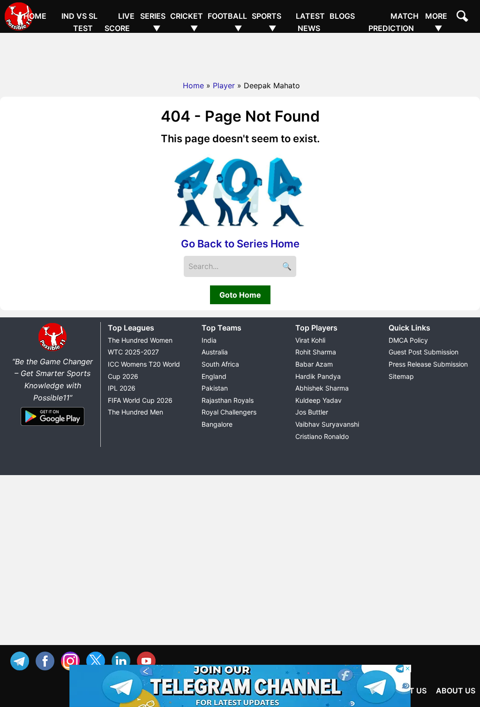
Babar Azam (314, 364)
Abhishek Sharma (322, 388)
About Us (455, 690)
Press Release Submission (428, 364)
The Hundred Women (140, 340)
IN (123, 659)
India (209, 340)
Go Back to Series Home (240, 244)
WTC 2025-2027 (133, 352)
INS (72, 659)
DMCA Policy (408, 340)
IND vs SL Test (79, 22)
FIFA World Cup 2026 (140, 400)
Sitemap (401, 376)
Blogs (342, 16)
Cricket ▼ (186, 22)
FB (47, 659)
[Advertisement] (240, 54)
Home (34, 16)
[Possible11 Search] (463, 17)
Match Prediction (393, 22)
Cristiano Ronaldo (322, 436)
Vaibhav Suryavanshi (327, 424)
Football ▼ (227, 22)
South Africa (220, 364)
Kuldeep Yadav (318, 400)
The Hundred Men (135, 412)
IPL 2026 (121, 388)
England (214, 376)
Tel (22, 659)
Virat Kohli (310, 340)
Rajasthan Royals (228, 400)
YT (148, 659)
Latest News (310, 22)
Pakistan (215, 388)
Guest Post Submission (423, 352)
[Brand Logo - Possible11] (53, 349)
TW (98, 659)
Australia (215, 352)
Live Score (120, 22)
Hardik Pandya (318, 376)
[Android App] (52, 426)
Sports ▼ (266, 22)
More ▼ (436, 22)
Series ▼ (152, 22)
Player (224, 85)
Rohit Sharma (315, 352)
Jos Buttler (311, 412)
